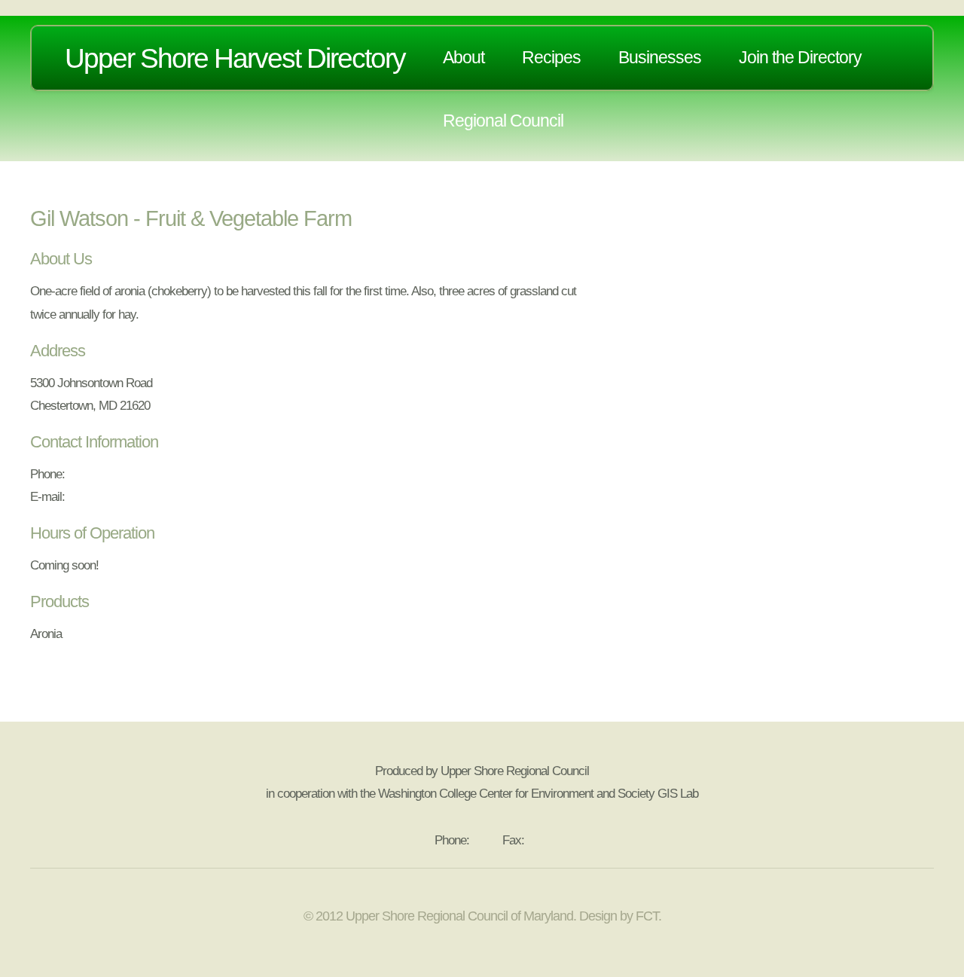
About (463, 57)
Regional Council (503, 120)
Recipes (551, 57)
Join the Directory (800, 57)
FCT (647, 916)
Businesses (659, 57)
